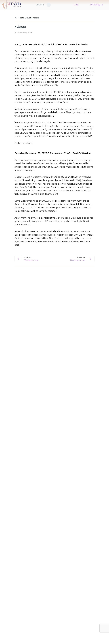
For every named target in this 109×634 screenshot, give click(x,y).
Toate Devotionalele (28, 17)
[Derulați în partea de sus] (104, 627)
